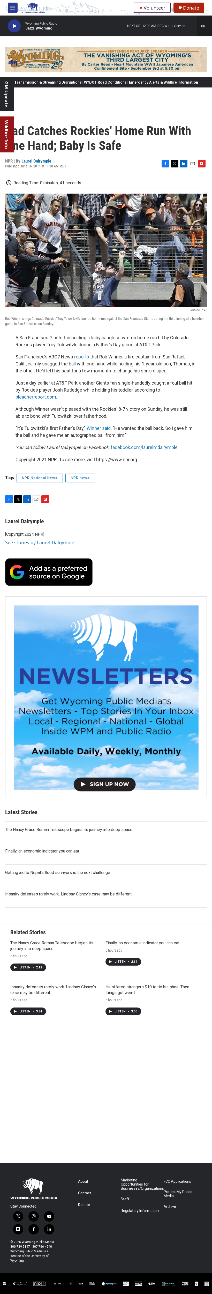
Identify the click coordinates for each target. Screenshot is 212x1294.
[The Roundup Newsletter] (106, 697)
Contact (84, 1193)
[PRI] (70, 1284)
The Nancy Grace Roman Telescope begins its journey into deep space (68, 829)
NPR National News (39, 478)
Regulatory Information (140, 1211)
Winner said (99, 428)
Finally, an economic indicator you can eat (42, 851)
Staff (125, 1199)
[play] (14, 26)
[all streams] (204, 26)
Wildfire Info (6, 134)
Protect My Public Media (178, 1194)
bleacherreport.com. (36, 397)
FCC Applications (177, 1181)
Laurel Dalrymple (36, 161)
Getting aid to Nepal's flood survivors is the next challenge (57, 872)
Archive (170, 1207)
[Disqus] (106, 1093)
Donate (191, 8)
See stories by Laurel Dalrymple (39, 542)
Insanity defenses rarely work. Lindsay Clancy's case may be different (68, 894)
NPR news (80, 478)
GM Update (6, 94)
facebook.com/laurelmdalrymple (144, 447)
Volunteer (154, 8)
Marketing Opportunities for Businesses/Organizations (140, 1184)
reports (81, 356)
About (83, 1181)
